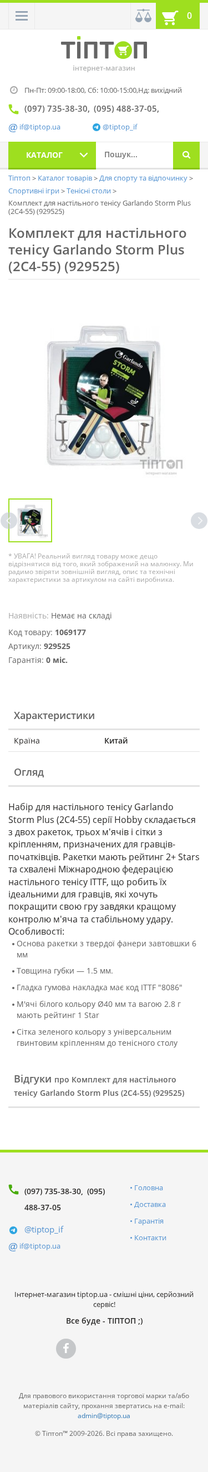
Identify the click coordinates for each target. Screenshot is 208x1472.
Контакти (150, 1238)
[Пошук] (186, 155)
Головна (148, 1187)
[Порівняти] (143, 16)
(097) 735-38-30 (52, 1191)
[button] (21, 16)
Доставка (150, 1204)
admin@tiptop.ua (104, 1415)
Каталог (44, 154)
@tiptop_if (120, 127)
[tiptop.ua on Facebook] (66, 1349)
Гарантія (149, 1221)
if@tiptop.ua (39, 1246)
